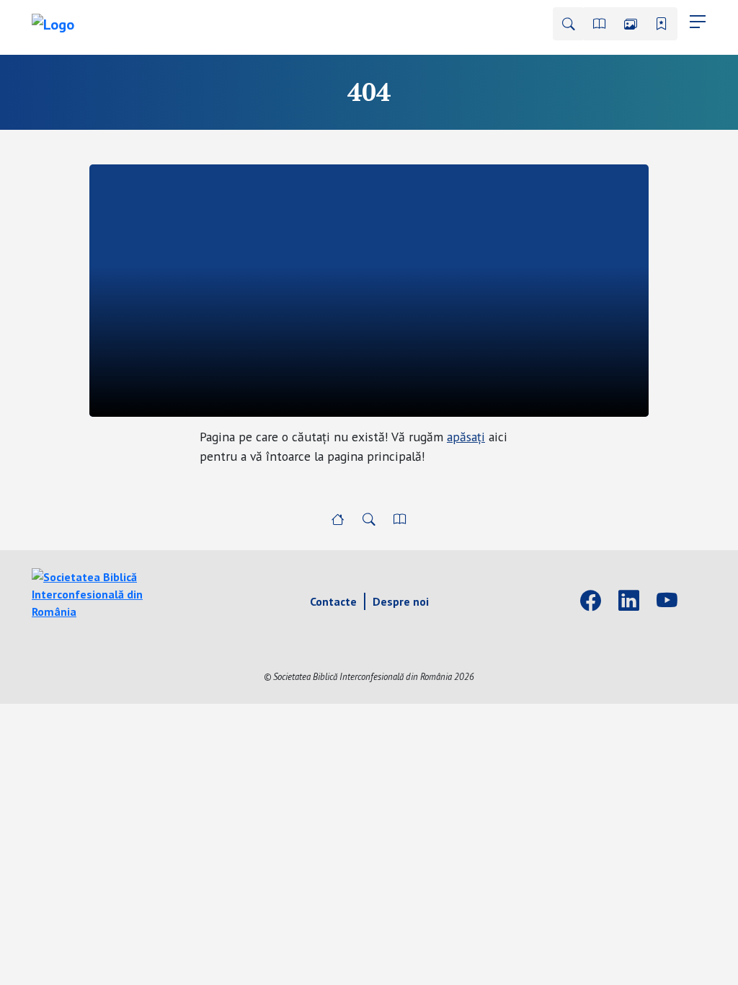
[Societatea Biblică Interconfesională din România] (109, 593)
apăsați (466, 436)
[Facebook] (590, 601)
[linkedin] (628, 601)
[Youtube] (667, 601)
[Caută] (568, 23)
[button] (599, 23)
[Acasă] (338, 519)
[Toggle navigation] (697, 21)
